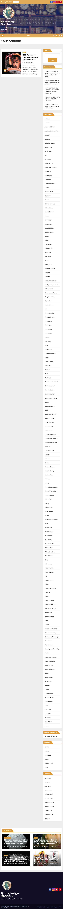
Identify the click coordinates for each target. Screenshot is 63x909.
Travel (46, 705)
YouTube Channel (41, 907)
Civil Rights (48, 220)
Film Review (48, 333)
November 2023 (49, 806)
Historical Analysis (50, 386)
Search (46, 50)
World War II (48, 721)
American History (49, 127)
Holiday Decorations (50, 414)
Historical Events (49, 394)
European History (50, 297)
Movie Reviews (49, 511)
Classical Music (49, 228)
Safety (46, 620)
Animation (47, 139)
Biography (48, 195)
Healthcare (48, 378)
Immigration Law (49, 422)
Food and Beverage (50, 353)
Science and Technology (52, 637)
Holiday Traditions (50, 418)
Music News (48, 539)
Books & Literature (50, 204)
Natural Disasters (49, 552)
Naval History (48, 556)
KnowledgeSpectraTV (21, 846)
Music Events (48, 527)
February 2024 (49, 794)
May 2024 (47, 782)
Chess (46, 216)
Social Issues (48, 641)
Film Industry (48, 329)
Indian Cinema (49, 426)
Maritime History (49, 471)
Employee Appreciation (51, 284)
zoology (47, 726)
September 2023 (49, 814)
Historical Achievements (51, 382)
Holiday (47, 410)
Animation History (50, 143)
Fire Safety (48, 341)
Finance (47, 337)
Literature (47, 458)
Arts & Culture (49, 163)
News (46, 560)
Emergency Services (50, 280)
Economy (47, 272)
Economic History (50, 268)
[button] (54, 35)
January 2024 (48, 798)
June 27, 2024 (9, 846)
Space (46, 653)
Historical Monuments (51, 398)
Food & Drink (48, 349)
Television (47, 685)
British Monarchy (49, 212)
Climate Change (49, 232)
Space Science (49, 665)
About (47, 907)
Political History (49, 580)
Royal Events (48, 612)
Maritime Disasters (50, 467)
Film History (48, 325)
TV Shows (48, 713)
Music (24, 52)
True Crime (48, 709)
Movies (47, 515)
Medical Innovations (50, 491)
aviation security (49, 191)
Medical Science (49, 495)
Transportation (49, 701)
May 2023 (47, 818)
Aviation (47, 187)
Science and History (50, 632)
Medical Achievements (51, 487)
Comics (47, 236)
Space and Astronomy (51, 657)
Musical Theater (49, 543)
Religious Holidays (50, 604)
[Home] (2, 35)
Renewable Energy (50, 608)
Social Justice (49, 645)
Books (46, 199)
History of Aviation (50, 406)
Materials (47, 479)
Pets (46, 576)
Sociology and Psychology (52, 649)
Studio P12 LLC (4, 907)
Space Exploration (50, 661)
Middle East (48, 499)
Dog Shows (48, 256)
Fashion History (49, 305)
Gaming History (49, 361)
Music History (48, 535)
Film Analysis (48, 321)
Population (48, 592)
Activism (47, 119)
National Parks (49, 547)
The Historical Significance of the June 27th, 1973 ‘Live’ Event (52, 99)
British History (49, 208)
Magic (46, 463)
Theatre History (49, 693)
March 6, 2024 (28, 62)
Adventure (48, 123)
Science (47, 624)
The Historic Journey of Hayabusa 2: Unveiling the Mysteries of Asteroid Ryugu (15, 843)
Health (46, 373)
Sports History (49, 677)
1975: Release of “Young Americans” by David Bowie (31, 57)
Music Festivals (49, 531)
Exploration (48, 301)
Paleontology (48, 564)
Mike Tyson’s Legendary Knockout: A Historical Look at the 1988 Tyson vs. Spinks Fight (16, 860)
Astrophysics (48, 175)
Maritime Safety (49, 475)
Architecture (48, 151)
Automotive (48, 179)
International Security (51, 442)
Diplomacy (48, 252)
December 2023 (49, 802)
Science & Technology (51, 628)
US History (48, 717)
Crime (46, 240)
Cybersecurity (49, 248)
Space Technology (50, 669)
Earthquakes (48, 264)
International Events (50, 434)
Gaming (47, 357)
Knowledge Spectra (8, 23)
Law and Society (49, 450)
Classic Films (48, 224)
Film (46, 309)
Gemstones (48, 365)
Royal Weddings (49, 616)
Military (47, 503)
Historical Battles (49, 390)
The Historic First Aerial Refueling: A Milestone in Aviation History (52, 106)
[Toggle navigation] (28, 35)
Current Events (49, 244)
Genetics (47, 369)
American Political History (52, 131)
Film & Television (49, 313)
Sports (46, 673)
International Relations (51, 438)
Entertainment (49, 289)
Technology (48, 681)
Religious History (49, 600)
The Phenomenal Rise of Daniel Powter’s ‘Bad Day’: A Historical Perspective (52, 82)
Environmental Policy (51, 293)
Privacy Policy (53, 907)
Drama (47, 260)
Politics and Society (50, 588)
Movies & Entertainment (51, 519)
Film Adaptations (49, 317)
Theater (47, 689)
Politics (47, 584)
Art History (48, 159)
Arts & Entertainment (50, 167)
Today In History (49, 697)
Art (45, 155)
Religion (47, 596)
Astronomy (48, 171)
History (47, 402)
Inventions (48, 446)
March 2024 (48, 790)
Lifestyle (47, 454)
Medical (47, 483)
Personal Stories (49, 572)
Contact (59, 907)
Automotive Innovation (51, 183)
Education (47, 276)
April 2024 (48, 786)
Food (46, 345)
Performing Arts (49, 568)
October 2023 (48, 810)
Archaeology (48, 147)
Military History (49, 507)
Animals (47, 135)
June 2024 (48, 778)
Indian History (49, 430)
